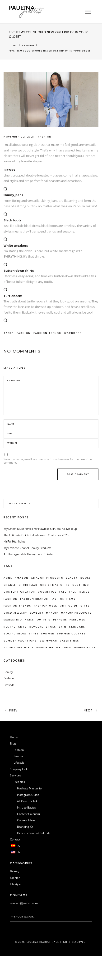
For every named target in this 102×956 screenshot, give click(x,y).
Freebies (19, 782)
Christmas (28, 585)
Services (15, 775)
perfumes (77, 619)
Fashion (28, 45)
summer (47, 633)
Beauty (8, 672)
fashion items (63, 599)
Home (13, 45)
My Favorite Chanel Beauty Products (27, 548)
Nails (29, 619)
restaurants (15, 627)
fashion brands (34, 599)
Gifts (85, 605)
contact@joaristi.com (24, 903)
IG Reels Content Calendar (34, 833)
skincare (77, 627)
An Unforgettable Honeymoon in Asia (28, 554)
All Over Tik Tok (27, 801)
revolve (36, 627)
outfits (44, 619)
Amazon (21, 578)
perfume (60, 619)
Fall (62, 592)
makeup (52, 613)
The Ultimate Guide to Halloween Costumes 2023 (36, 535)
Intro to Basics (26, 807)
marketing (13, 619)
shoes (51, 627)
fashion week (45, 605)
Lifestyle (9, 685)
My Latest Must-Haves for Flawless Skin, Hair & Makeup (40, 528)
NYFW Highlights (14, 541)
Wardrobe (72, 333)
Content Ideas (26, 820)
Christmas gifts (55, 585)
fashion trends (47, 333)
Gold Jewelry (15, 613)
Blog (13, 743)
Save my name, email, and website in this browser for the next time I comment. (48, 461)
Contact (15, 839)
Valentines (69, 640)
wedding (63, 647)
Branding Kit (25, 826)
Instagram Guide (28, 795)
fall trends (79, 592)
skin (62, 627)
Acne (8, 578)
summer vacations (20, 640)
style (33, 633)
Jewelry (36, 613)
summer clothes (71, 633)
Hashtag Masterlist (29, 788)
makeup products (76, 613)
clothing (80, 585)
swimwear (48, 640)
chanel (10, 585)
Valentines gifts (19, 647)
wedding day (85, 647)
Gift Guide (69, 605)
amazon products (47, 578)
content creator (19, 592)
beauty (72, 578)
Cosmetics (47, 592)
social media (15, 633)
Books (85, 578)
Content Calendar (28, 814)
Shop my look (19, 769)
